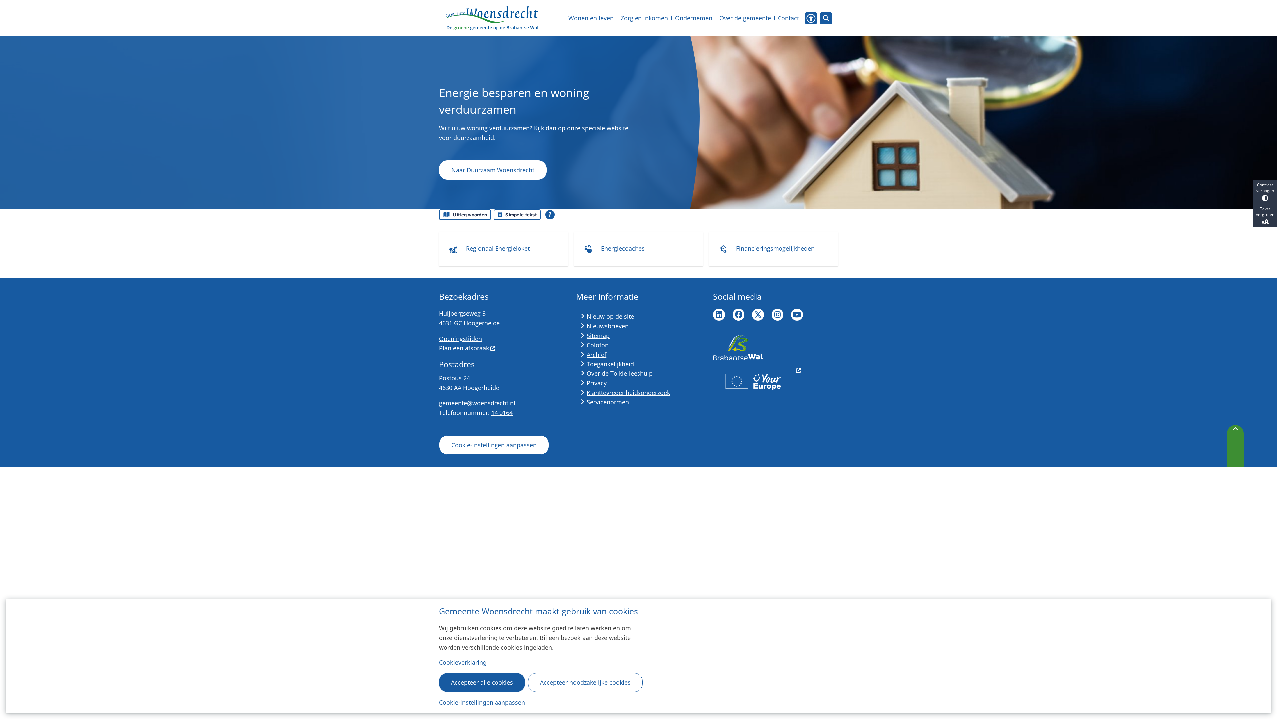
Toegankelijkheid (610, 364)
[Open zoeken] (826, 18)
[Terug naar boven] (1235, 446)
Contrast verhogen (1265, 187)
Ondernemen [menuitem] (693, 18)
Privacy (597, 383)
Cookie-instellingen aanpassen (482, 702)
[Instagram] (777, 315)
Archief (596, 355)
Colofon (598, 345)
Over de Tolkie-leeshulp (620, 373)
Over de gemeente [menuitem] (745, 18)
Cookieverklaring (463, 662)
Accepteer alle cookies (482, 682)
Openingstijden (460, 339)
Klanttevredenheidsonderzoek (628, 393)
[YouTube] (797, 315)
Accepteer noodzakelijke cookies (585, 682)
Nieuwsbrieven (608, 326)
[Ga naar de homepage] (491, 18)
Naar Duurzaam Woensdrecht (492, 170)
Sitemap (598, 336)
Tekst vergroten (1265, 211)
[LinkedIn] (719, 315)
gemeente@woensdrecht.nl (477, 403)
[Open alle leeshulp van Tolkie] (550, 214)
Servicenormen (608, 402)
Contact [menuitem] (788, 18)
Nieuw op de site (610, 316)
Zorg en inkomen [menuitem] (644, 18)
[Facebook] (739, 315)
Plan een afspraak (464, 348)
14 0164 (502, 413)
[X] (758, 315)
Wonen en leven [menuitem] (591, 18)
